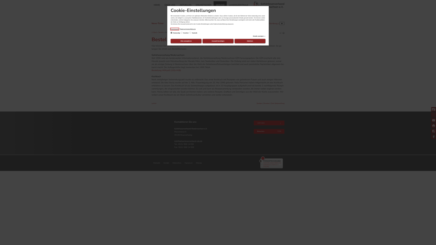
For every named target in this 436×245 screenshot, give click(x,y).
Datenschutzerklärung (188, 29)
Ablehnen (250, 41)
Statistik (194, 33)
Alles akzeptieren (186, 41)
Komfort (186, 33)
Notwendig (176, 33)
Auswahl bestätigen (218, 41)
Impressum (175, 29)
